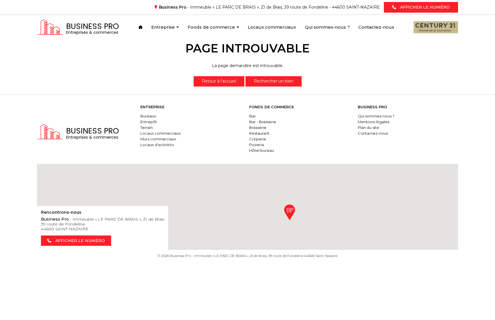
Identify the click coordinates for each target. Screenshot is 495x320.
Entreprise (152, 107)
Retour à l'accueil (219, 81)
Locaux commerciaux (160, 133)
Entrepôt (148, 121)
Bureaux (148, 116)
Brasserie (257, 127)
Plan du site (368, 127)
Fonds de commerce (271, 107)
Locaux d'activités (157, 144)
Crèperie (257, 139)
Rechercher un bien (273, 81)
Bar (252, 116)
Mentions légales (373, 121)
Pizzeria (256, 144)
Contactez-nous (373, 133)
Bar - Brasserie (262, 121)
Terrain (146, 127)
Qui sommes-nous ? (376, 116)
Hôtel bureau (261, 150)
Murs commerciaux (158, 139)
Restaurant (259, 133)
